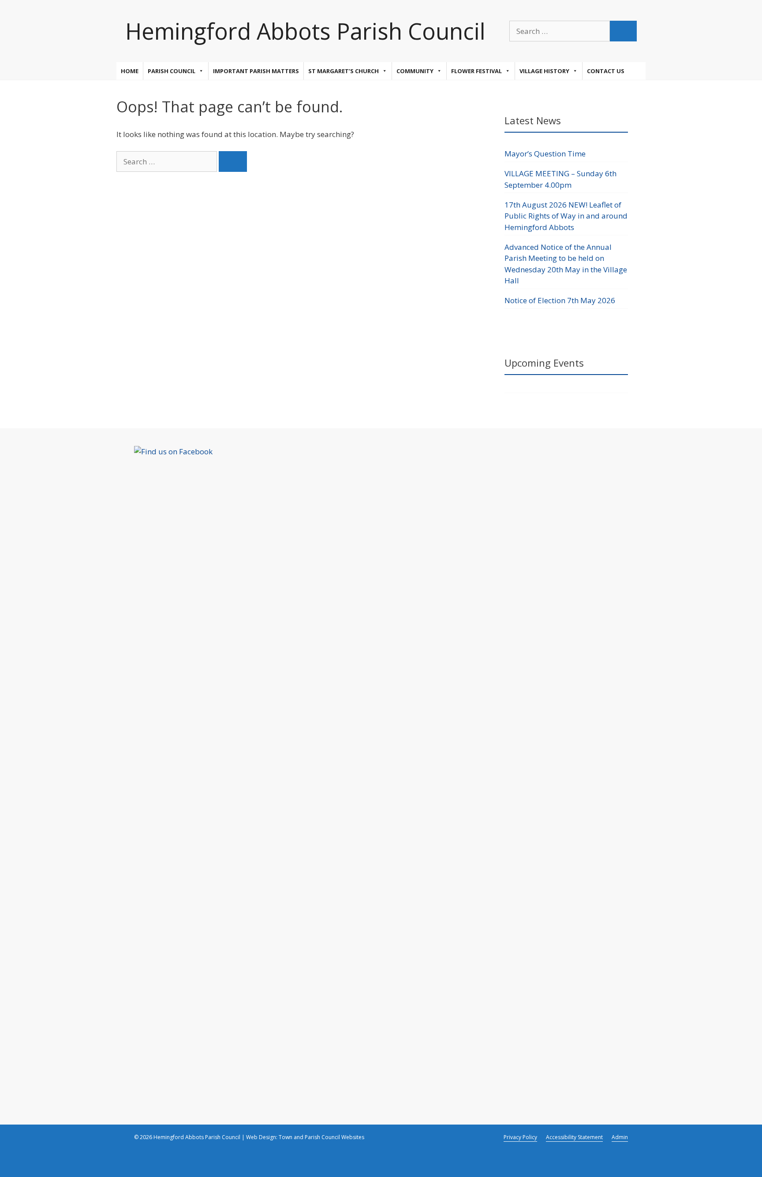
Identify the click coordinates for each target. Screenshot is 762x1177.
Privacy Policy (520, 1137)
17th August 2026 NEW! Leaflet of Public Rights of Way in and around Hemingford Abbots (566, 216)
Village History (544, 71)
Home (129, 71)
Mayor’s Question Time (545, 154)
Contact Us (605, 71)
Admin (620, 1137)
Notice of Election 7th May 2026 (559, 300)
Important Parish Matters (256, 71)
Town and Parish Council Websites (321, 1137)
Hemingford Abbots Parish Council (305, 30)
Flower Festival (476, 71)
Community (414, 71)
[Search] (623, 31)
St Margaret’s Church (343, 71)
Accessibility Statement (574, 1137)
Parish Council (171, 71)
